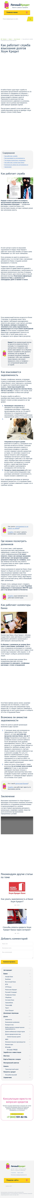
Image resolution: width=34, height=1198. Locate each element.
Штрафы (18, 1047)
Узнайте (10, 532)
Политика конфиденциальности (19, 1174)
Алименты (18, 1019)
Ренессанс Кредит (18, 989)
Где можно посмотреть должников (14, 160)
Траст (18, 1008)
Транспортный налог (18, 1069)
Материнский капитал (17, 1063)
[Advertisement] (17, 71)
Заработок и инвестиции (17, 1052)
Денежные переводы (17, 1013)
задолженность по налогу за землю (18, 527)
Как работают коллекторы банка (14, 162)
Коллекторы (18, 1044)
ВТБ (18, 984)
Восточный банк (18, 982)
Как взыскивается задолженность (14, 158)
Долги (17, 1016)
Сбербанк (18, 997)
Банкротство (18, 1025)
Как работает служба (10, 156)
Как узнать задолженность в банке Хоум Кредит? (17, 900)
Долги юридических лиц (18, 1034)
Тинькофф (18, 1005)
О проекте (13, 1172)
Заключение (8, 167)
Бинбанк (18, 979)
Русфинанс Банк (18, 995)
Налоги (17, 1066)
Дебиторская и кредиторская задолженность (18, 1028)
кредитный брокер (21, 783)
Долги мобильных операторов (18, 1031)
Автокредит (17, 970)
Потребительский (18, 1075)
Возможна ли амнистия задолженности (16, 165)
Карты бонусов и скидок (17, 1059)
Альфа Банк (18, 976)
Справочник (17, 1077)
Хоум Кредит (18, 1010)
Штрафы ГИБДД (19, 1049)
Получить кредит (17, 1072)
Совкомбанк (18, 1002)
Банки (17, 974)
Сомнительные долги (19, 1037)
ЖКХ (18, 1039)
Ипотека (17, 1056)
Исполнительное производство (18, 1042)
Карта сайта (20, 1172)
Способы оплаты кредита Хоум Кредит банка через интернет (17, 928)
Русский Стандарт (18, 992)
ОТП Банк (18, 987)
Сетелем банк (18, 1000)
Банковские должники (18, 1022)
